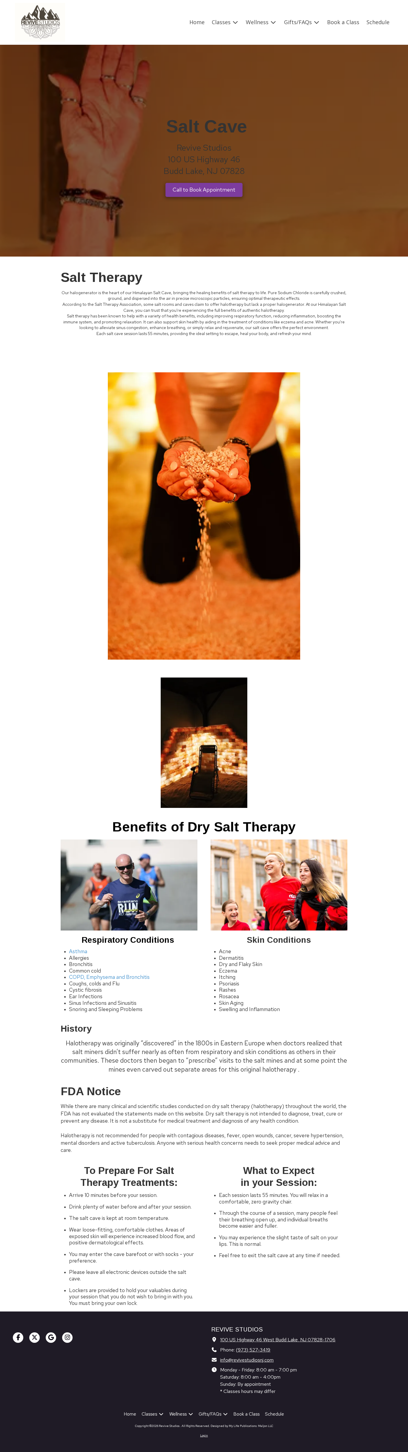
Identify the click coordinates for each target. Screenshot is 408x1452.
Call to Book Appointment (204, 189)
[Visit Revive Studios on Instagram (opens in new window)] (67, 1337)
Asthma (78, 951)
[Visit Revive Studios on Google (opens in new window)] (51, 1337)
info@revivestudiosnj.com (247, 1360)
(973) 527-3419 (253, 1349)
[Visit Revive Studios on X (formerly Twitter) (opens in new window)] (34, 1337)
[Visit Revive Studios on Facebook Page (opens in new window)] (18, 1337)
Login (204, 1435)
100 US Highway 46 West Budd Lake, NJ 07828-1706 (277, 1339)
